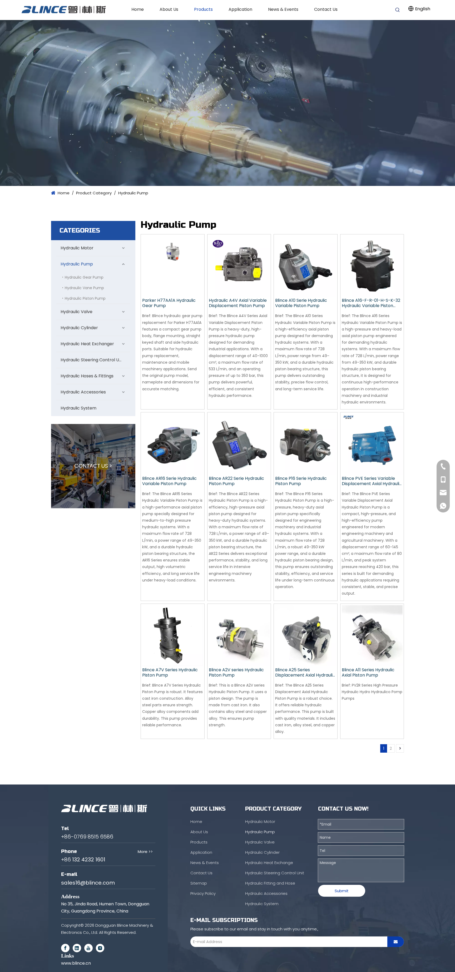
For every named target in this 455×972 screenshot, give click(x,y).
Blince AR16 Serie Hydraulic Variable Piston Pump (169, 481)
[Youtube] (88, 948)
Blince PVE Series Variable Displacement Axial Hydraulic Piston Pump (372, 481)
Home (196, 821)
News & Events (204, 862)
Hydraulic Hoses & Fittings (87, 376)
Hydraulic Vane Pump (84, 287)
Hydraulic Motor (77, 248)
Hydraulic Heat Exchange (269, 862)
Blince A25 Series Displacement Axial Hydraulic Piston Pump (305, 672)
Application (201, 852)
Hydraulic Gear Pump (84, 277)
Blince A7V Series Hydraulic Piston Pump (170, 672)
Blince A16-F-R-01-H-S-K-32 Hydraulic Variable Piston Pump (371, 303)
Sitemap (198, 883)
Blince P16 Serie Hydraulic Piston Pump (301, 481)
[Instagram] (100, 948)
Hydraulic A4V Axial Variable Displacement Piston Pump (238, 303)
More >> (145, 851)
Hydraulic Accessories (83, 392)
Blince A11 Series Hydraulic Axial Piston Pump (368, 672)
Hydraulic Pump (77, 264)
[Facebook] (65, 948)
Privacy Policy (203, 893)
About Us (199, 832)
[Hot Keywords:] (397, 10)
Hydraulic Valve (76, 312)
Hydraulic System (78, 408)
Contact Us (201, 873)
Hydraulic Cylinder (79, 328)
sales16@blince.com (88, 882)
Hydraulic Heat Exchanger (87, 344)
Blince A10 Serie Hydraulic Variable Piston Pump (301, 303)
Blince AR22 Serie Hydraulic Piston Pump (236, 481)
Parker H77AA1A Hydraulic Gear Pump (169, 303)
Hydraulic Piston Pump (85, 298)
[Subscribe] (395, 941)
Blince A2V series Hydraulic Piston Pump (236, 672)
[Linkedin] (77, 948)
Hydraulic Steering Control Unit (92, 360)
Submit (342, 891)
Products (198, 842)
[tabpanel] (227, 103)
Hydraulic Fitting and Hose (270, 883)
